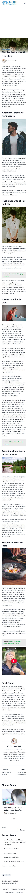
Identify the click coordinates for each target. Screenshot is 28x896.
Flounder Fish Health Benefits (21, 772)
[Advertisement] (14, 21)
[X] (6, 875)
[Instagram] (9, 875)
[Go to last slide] (4, 803)
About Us (6, 889)
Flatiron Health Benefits (6, 772)
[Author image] (4, 61)
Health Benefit (6, 49)
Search (4, 827)
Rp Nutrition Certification (11, 857)
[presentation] (14, 797)
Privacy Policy (9, 892)
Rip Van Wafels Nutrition (11, 849)
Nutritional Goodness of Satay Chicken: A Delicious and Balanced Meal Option (15, 842)
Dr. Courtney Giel (12, 60)
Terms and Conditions (18, 889)
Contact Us (19, 892)
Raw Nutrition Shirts (10, 853)
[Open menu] (24, 3)
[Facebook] (3, 875)
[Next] (23, 803)
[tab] (10, 818)
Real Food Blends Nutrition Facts (14, 861)
